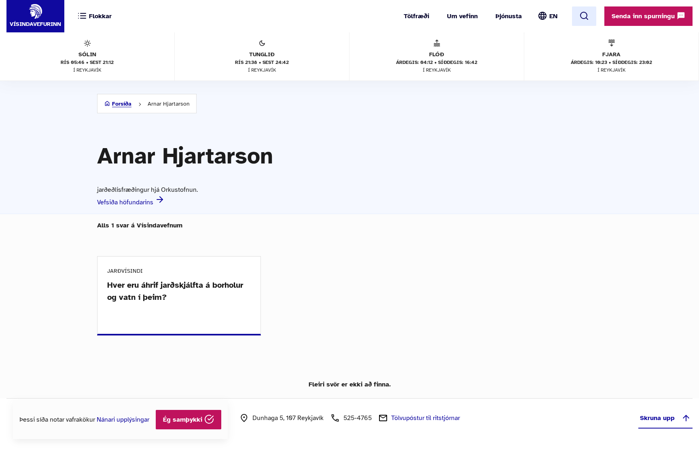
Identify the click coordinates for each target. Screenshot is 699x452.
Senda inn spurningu (644, 16)
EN (553, 16)
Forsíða (121, 103)
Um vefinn (462, 16)
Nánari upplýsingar (123, 420)
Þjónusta (509, 16)
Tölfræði (416, 16)
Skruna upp (657, 418)
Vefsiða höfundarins (126, 202)
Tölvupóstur (425, 418)
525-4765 (357, 418)
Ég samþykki (183, 420)
